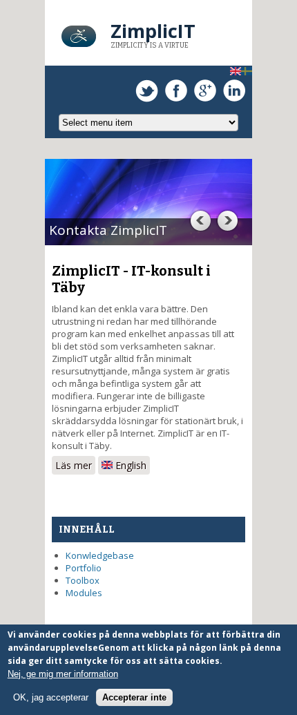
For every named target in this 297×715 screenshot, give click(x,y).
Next (227, 220)
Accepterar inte (134, 697)
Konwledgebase (100, 555)
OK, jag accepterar (50, 697)
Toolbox (82, 580)
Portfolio (84, 568)
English (129, 465)
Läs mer (75, 465)
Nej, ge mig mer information (63, 674)
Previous (200, 220)
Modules (84, 593)
